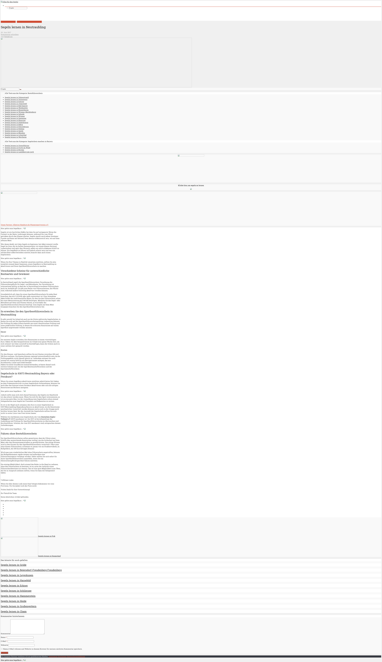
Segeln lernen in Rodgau (14, 129)
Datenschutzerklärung (76, 656)
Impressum (53, 656)
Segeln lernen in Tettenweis (16, 99)
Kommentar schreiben (10, 34)
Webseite (4, 645)
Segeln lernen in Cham (14, 611)
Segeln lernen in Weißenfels (16, 108)
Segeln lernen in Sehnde (14, 114)
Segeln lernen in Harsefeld (16, 580)
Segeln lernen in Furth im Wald (17, 148)
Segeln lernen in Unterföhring (17, 146)
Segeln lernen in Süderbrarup (16, 122)
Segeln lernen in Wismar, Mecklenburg (20, 112)
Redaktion (8, 37)
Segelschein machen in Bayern (29, 22)
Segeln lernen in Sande (14, 131)
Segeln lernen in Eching (14, 102)
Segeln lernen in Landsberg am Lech (19, 152)
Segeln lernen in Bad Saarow (16, 106)
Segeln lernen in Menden (15, 133)
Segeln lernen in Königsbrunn (17, 127)
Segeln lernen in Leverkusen (17, 575)
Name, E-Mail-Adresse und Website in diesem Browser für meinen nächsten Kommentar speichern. (42, 649)
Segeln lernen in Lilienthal (15, 135)
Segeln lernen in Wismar (15, 116)
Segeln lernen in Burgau (14, 150)
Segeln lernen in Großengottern (18, 606)
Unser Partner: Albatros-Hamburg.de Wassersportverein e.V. (25, 225)
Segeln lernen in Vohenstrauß (17, 97)
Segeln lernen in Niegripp (15, 120)
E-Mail (4, 641)
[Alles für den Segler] (9, 2)
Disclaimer (62, 656)
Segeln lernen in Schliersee (16, 590)
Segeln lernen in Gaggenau (15, 118)
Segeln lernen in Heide (13, 601)
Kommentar (5, 634)
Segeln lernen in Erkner (14, 585)
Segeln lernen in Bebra (14, 125)
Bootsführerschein (8, 22)
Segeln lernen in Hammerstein (18, 595)
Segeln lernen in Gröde (13, 564)
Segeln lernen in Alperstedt (16, 104)
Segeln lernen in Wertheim (16, 137)
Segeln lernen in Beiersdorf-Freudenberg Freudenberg (31, 570)
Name (4, 637)
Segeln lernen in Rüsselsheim (17, 110)
